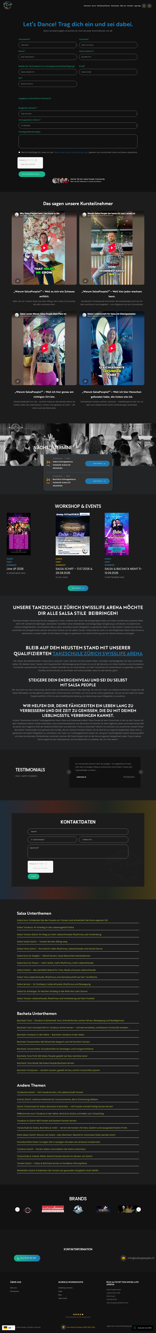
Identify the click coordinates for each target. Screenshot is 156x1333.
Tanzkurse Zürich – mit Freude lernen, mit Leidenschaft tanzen (50, 1092)
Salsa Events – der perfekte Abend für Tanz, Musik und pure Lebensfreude (56, 970)
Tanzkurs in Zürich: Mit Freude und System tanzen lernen (47, 1120)
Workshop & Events (103, 6)
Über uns (123, 6)
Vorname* (84, 39)
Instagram (149, 5)
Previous (69, 772)
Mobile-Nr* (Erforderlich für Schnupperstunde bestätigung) (47, 66)
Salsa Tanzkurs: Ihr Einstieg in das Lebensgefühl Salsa (45, 927)
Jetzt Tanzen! (97, 463)
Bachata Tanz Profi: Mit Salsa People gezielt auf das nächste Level (52, 1056)
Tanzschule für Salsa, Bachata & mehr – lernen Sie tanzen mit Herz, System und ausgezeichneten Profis (72, 1127)
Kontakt (130, 6)
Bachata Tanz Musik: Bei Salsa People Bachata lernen (45, 1063)
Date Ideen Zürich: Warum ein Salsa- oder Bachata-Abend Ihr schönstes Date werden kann (66, 1134)
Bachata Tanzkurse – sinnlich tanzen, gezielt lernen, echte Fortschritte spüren (58, 1070)
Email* (82, 66)
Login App (137, 6)
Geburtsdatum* (86, 51)
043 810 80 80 (28, 1258)
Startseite (87, 6)
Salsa (60, 1291)
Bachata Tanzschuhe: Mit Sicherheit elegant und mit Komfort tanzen (53, 1041)
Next (141, 772)
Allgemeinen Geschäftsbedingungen (70, 152)
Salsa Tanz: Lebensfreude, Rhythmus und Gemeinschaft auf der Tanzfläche (57, 977)
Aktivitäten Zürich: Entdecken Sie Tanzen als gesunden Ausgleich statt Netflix (57, 1170)
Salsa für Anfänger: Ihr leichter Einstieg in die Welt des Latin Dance (52, 991)
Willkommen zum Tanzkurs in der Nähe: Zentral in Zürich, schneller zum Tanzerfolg (60, 1113)
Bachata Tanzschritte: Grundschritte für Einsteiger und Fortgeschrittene (55, 1048)
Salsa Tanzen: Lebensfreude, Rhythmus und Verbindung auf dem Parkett (56, 998)
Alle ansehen (76, 588)
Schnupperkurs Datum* (30, 120)
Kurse (94, 6)
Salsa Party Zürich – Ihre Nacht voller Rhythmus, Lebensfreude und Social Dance (60, 948)
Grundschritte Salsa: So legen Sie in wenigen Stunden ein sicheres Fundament (58, 1142)
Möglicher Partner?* (28, 108)
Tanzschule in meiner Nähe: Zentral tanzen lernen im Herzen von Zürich (54, 1156)
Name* (22, 51)
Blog (59, 1295)
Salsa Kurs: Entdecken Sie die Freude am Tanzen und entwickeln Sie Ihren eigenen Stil (62, 920)
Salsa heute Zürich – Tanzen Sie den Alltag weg (42, 941)
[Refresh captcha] (35, 160)
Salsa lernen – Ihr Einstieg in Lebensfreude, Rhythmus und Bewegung (54, 984)
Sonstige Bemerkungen (29, 131)
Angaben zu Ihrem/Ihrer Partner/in (35, 98)
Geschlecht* (24, 39)
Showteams (115, 6)
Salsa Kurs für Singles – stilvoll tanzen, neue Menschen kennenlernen (53, 955)
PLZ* (20, 78)
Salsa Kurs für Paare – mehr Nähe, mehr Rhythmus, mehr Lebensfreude (55, 962)
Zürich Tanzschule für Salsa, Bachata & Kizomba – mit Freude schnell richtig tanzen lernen (65, 1106)
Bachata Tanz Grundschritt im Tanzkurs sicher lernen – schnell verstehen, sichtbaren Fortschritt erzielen (72, 1027)
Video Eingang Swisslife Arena (117, 1303)
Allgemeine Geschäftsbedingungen (120, 1326)
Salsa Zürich (62, 1298)
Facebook (144, 5)
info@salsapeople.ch (141, 1258)
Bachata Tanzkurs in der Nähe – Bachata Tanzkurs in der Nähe (50, 1034)
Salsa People (21, 1327)
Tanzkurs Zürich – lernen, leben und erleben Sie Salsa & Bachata (51, 1149)
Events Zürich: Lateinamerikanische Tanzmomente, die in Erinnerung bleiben (57, 1099)
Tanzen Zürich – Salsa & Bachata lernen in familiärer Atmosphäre (52, 1163)
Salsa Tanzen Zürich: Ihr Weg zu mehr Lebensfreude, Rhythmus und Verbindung (59, 934)
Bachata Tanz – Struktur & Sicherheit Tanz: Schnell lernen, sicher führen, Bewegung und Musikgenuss (70, 1020)
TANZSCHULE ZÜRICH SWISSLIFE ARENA (98, 653)
